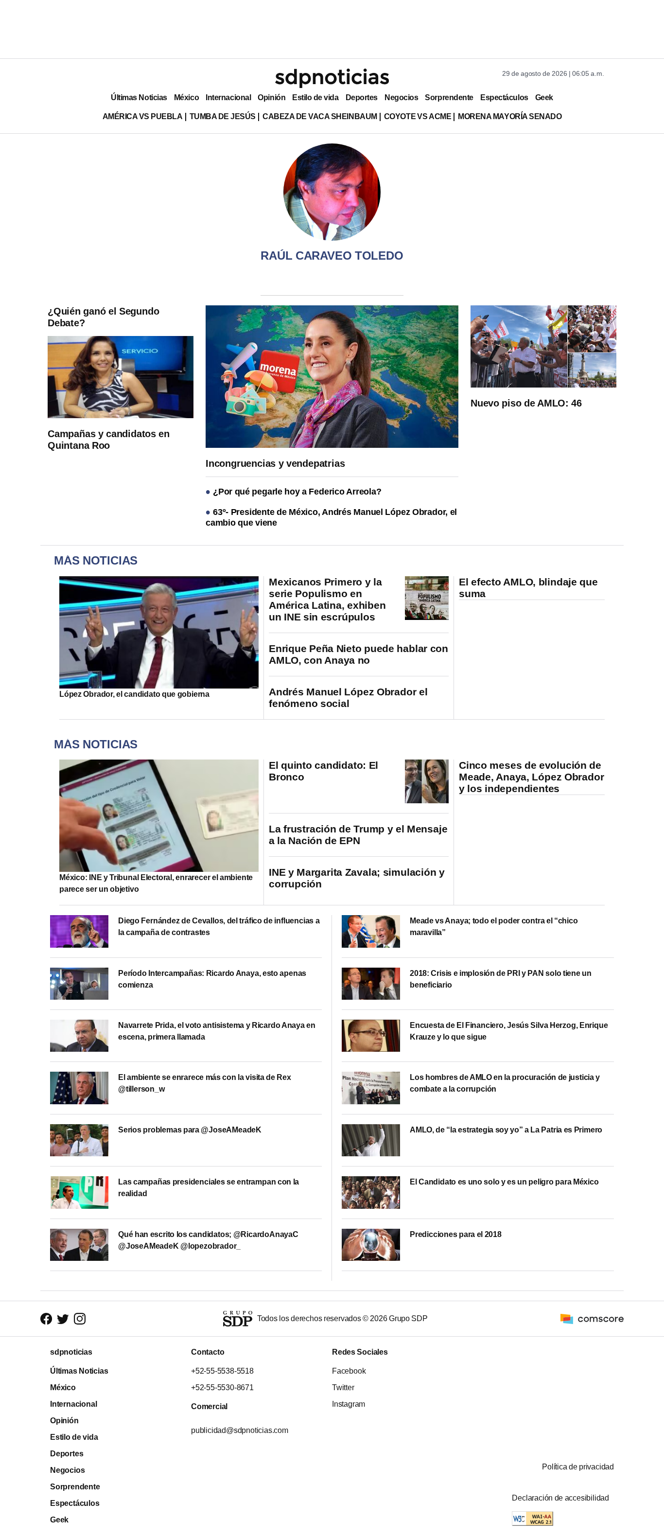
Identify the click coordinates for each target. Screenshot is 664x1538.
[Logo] (332, 78)
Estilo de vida (315, 97)
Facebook (349, 1371)
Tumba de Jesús (223, 116)
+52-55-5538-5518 (222, 1371)
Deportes (362, 97)
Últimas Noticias (139, 97)
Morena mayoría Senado (509, 116)
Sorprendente (449, 97)
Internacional (228, 97)
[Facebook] (46, 1319)
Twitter (343, 1387)
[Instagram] (80, 1319)
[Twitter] (63, 1319)
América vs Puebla (143, 116)
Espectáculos (504, 97)
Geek (544, 97)
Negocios (401, 97)
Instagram (348, 1404)
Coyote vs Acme (417, 116)
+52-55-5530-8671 (222, 1387)
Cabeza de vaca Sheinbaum (319, 116)
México (186, 97)
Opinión (271, 97)
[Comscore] (592, 1318)
